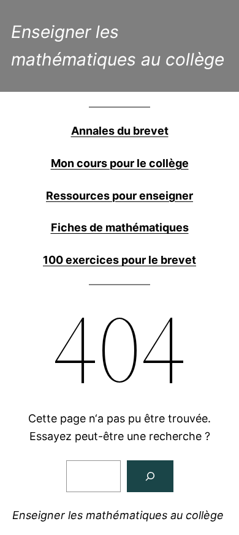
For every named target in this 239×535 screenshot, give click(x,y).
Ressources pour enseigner (119, 195)
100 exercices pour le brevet (119, 259)
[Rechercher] (150, 476)
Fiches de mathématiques (120, 227)
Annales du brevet (120, 130)
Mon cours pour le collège (120, 163)
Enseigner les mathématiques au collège (118, 515)
